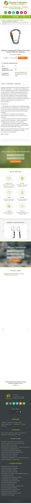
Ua (21, 16)
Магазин (10, 422)
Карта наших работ (7, 424)
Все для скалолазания (7, 21)
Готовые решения (15, 463)
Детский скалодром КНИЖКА (9, 491)
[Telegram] (20, 411)
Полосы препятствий (7, 443)
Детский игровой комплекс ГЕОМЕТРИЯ (12, 486)
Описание (3, 83)
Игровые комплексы (24, 447)
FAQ (19, 434)
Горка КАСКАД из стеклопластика (11, 489)
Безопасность (22, 433)
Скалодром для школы (8, 475)
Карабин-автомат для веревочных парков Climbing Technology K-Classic (15, 382)
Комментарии (17, 83)
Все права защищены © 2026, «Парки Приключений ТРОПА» (15, 500)
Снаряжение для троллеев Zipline (11, 480)
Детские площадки (19, 443)
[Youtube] (17, 411)
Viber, (9, 184)
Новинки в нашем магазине (15, 222)
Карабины (15, 21)
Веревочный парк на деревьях (10, 454)
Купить (23, 57)
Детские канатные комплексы (9, 445)
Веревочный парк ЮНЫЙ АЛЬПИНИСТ (12, 452)
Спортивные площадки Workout (10, 448)
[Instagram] (10, 411)
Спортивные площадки (19, 20)
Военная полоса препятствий (9, 466)
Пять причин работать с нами (9, 433)
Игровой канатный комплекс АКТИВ (11, 493)
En (26, 16)
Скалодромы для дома (23, 457)
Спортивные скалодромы (8, 457)
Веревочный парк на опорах (9, 456)
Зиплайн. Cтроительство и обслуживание (13, 441)
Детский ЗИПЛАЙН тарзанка (9, 482)
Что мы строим (18, 422)
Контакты (4, 426)
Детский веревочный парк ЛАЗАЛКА (11, 450)
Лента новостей (12, 434)
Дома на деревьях (6, 459)
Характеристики (10, 83)
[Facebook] (13, 411)
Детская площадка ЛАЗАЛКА (9, 487)
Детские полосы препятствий (9, 447)
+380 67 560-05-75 (8, 187)
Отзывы (23, 424)
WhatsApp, (5, 184)
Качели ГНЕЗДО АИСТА (8, 484)
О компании (16, 424)
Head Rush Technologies (8, 495)
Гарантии (4, 434)
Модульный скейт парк (8, 473)
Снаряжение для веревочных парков (12, 477)
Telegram (12, 184)
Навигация (15, 419)
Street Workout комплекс (21, 473)
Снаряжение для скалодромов (10, 479)
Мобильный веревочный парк (10, 471)
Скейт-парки (16, 459)
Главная (4, 20)
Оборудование (10, 20)
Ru (24, 16)
